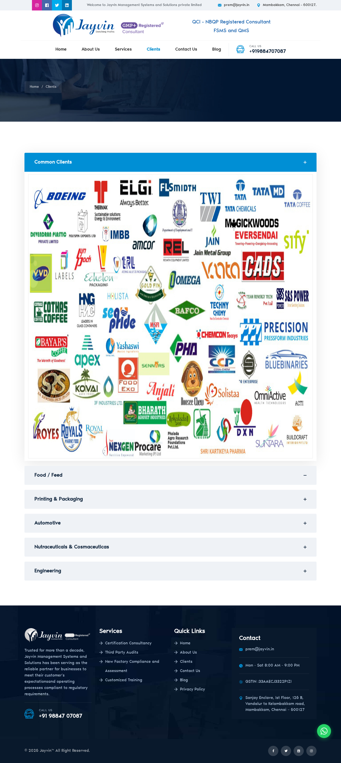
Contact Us (186, 50)
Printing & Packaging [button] (58, 499)
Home (61, 50)
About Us (91, 50)
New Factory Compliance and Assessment (132, 666)
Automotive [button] (47, 523)
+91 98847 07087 (60, 716)
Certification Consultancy (128, 643)
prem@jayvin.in (236, 5)
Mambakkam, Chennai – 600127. (290, 5)
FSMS (221, 30)
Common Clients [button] (53, 162)
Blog (216, 50)
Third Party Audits (121, 653)
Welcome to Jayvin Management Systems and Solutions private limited (144, 5)
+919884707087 (267, 51)
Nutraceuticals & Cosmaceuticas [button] (71, 547)
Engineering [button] (47, 571)
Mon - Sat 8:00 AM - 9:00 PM (272, 666)
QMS (243, 30)
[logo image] (110, 25)
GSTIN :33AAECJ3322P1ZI (268, 682)
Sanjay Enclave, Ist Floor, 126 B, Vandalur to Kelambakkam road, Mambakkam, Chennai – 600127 (275, 704)
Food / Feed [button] (48, 475)
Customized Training (123, 680)
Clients (153, 50)
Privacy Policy (192, 689)
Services (123, 50)
